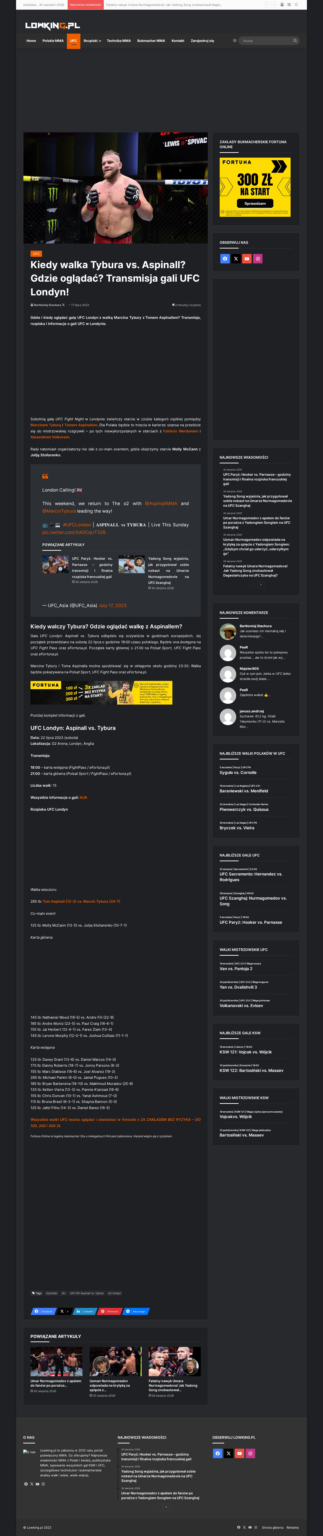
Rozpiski (91, 41)
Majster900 (249, 668)
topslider (51, 1293)
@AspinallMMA (161, 503)
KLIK (83, 797)
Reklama (293, 1527)
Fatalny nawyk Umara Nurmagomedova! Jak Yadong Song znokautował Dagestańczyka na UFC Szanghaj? (184, 5)
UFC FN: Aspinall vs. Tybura (87, 1293)
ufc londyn (114, 1293)
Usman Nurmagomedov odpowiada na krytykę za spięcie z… (110, 1385)
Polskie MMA (53, 41)
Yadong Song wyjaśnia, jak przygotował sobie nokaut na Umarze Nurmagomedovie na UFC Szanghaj (168, 570)
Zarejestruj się (202, 41)
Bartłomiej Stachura (47, 305)
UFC (73, 41)
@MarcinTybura (59, 511)
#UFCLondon (77, 525)
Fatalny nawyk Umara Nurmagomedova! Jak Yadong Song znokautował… (173, 1385)
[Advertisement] (161, 88)
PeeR (244, 647)
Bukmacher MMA (151, 41)
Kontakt (178, 41)
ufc (63, 1293)
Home (31, 41)
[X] (32, 1484)
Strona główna (272, 1527)
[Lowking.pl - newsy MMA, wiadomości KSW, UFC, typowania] (52, 26)
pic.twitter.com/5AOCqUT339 (74, 532)
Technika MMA (119, 41)
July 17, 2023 (113, 605)
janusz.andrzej (252, 711)
